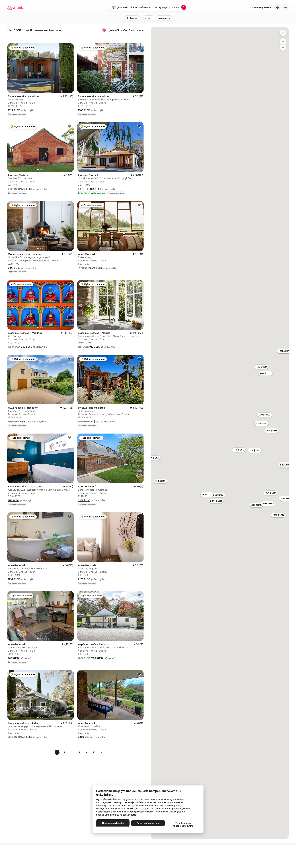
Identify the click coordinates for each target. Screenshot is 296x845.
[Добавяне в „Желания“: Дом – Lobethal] (69, 516)
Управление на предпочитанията (183, 824)
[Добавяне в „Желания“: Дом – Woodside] (139, 204)
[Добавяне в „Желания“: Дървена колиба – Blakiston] (139, 595)
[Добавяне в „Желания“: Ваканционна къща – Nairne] (69, 47)
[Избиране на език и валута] (277, 7)
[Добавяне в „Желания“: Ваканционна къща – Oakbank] (69, 437)
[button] (14, 110)
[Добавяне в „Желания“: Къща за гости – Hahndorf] (69, 358)
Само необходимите (148, 823)
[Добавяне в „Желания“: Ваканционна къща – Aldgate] (139, 283)
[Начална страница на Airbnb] (15, 7)
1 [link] (57, 752)
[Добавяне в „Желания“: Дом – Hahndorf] (139, 437)
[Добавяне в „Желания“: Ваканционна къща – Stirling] (69, 674)
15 (94, 752)
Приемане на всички (113, 823)
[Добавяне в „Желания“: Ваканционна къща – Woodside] (69, 283)
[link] (50, 752)
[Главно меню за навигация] (285, 7)
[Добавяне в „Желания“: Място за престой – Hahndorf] (69, 204)
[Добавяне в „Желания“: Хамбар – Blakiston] (69, 126)
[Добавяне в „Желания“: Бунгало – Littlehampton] (139, 358)
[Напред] (101, 752)
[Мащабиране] (283, 41)
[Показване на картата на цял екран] (283, 33)
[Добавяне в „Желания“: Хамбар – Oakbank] (139, 126)
